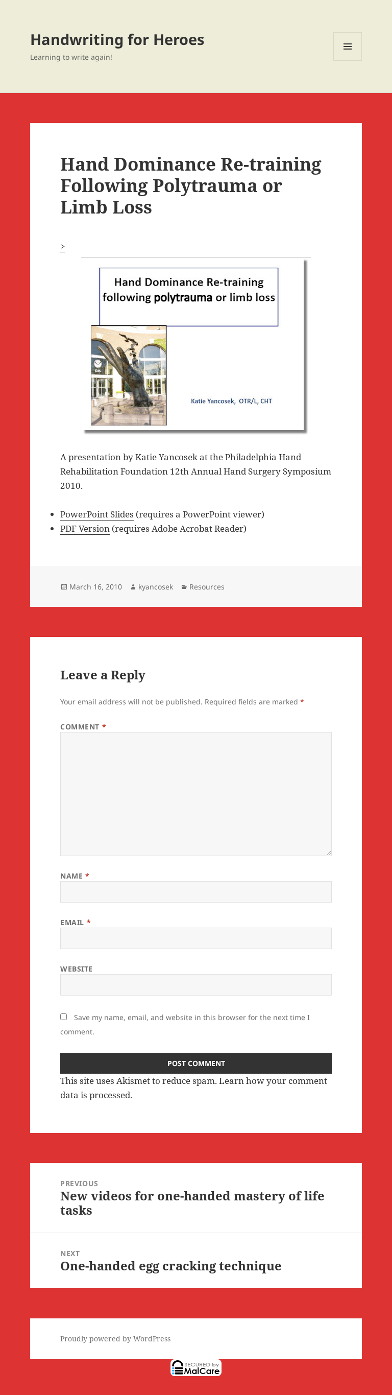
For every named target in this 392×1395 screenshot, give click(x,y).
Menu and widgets (348, 60)
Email (75, 922)
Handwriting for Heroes (117, 39)
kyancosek (155, 587)
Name (74, 876)
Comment (83, 726)
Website (76, 969)
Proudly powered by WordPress (115, 1338)
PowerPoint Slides (97, 514)
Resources (207, 587)
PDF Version (85, 528)
